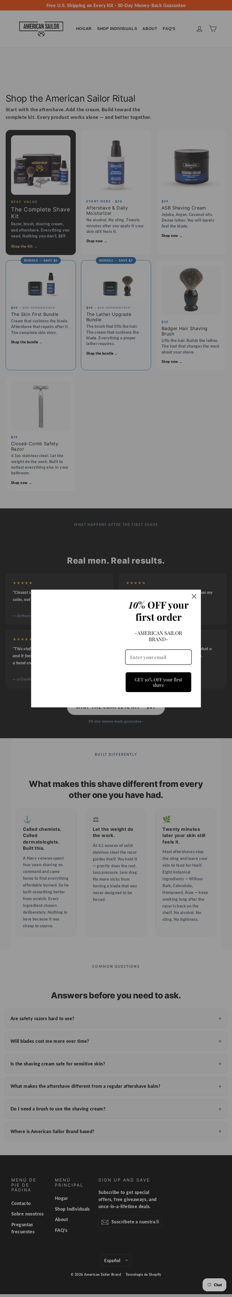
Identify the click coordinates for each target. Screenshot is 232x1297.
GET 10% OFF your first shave (158, 682)
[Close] (194, 596)
